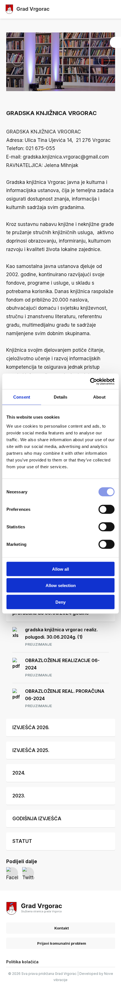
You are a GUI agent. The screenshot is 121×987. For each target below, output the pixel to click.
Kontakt (61, 928)
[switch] (106, 509)
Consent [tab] (21, 397)
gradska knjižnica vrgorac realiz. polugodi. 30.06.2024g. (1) (61, 637)
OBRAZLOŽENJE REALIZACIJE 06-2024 (62, 667)
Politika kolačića (22, 961)
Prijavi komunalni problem (61, 943)
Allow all (60, 568)
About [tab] (99, 397)
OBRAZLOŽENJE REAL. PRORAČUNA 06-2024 (64, 698)
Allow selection (61, 585)
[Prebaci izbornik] (112, 9)
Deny (60, 601)
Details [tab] (61, 397)
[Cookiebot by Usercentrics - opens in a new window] (90, 381)
